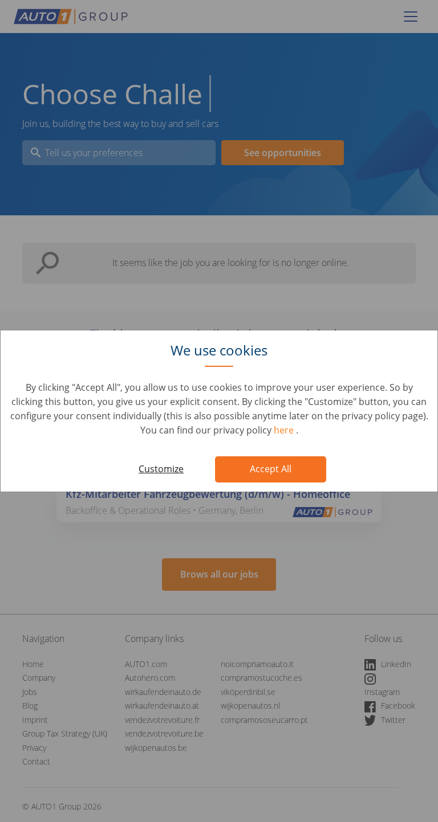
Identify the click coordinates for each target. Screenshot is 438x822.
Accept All (270, 469)
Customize (161, 469)
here (285, 430)
